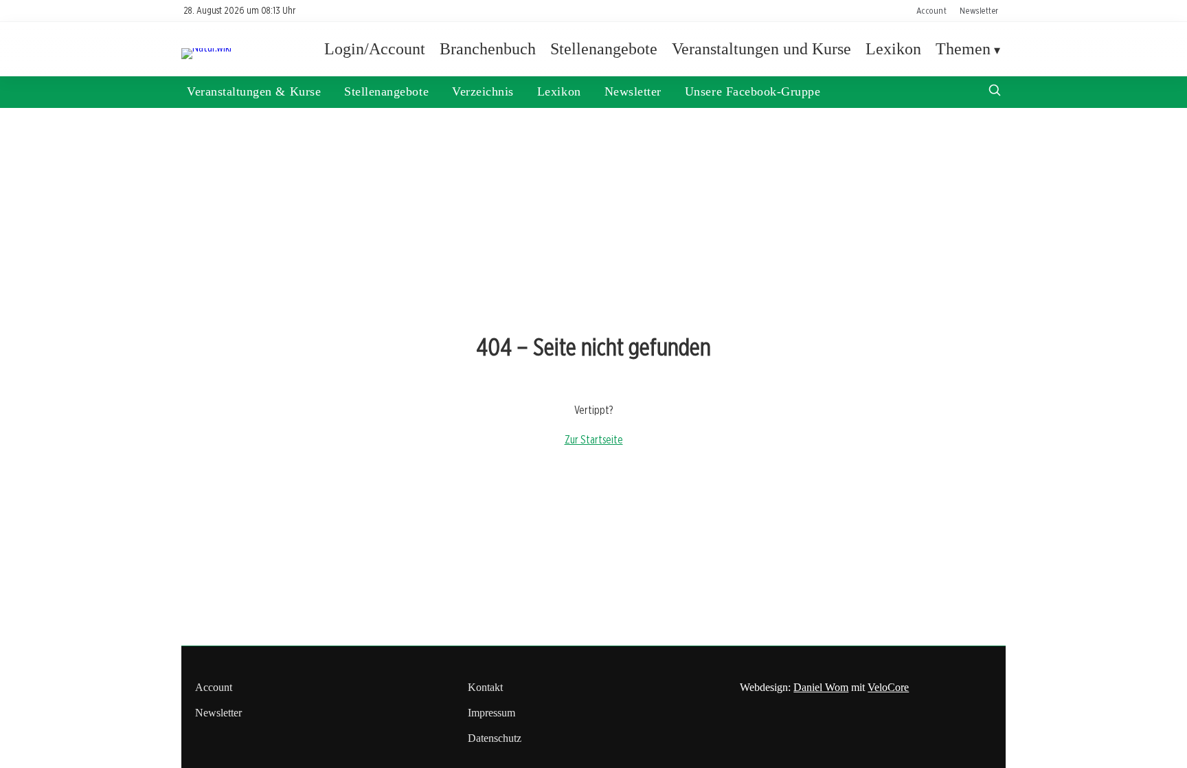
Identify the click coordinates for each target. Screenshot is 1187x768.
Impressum (491, 712)
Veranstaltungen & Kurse (254, 91)
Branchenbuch (488, 49)
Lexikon (893, 49)
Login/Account (374, 49)
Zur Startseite (594, 439)
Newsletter (979, 10)
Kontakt (485, 687)
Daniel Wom (820, 687)
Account (931, 10)
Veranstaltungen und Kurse (761, 49)
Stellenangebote (603, 49)
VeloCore (888, 687)
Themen (963, 49)
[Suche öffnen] (995, 92)
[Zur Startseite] (206, 47)
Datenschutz (494, 738)
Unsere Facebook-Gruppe (753, 91)
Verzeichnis (483, 91)
